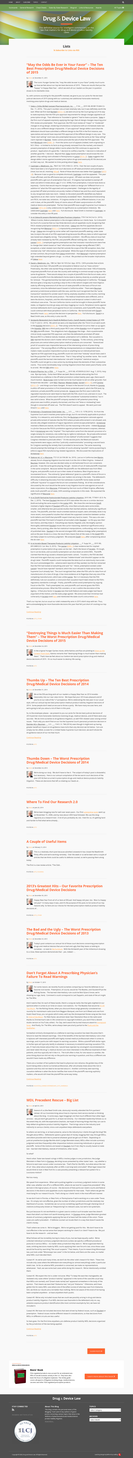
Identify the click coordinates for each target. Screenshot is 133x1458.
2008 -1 (50, 142)
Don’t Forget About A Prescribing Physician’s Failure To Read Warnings (62, 975)
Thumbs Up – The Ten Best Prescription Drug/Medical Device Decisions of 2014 (57, 682)
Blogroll (73, 8)
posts (96, 812)
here (80, 162)
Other (39, 619)
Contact (44, 2)
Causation (37, 1086)
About (18, 2)
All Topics (118, 8)
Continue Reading (33, 611)
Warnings (64, 1086)
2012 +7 (34, 385)
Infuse (55, 171)
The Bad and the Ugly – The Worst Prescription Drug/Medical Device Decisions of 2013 (63, 931)
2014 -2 (83, 156)
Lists (35, 619)
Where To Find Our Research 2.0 (52, 802)
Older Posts (95, 1351)
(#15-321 (43, 208)
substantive (88, 812)
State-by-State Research (58, 8)
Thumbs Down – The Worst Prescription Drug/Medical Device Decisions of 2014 (58, 760)
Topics (35, 2)
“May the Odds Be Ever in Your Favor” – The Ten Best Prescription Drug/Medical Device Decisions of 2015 (65, 68)
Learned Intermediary (48, 1086)
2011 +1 (55, 228)
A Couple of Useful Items (46, 841)
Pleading (40, 872)
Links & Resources (86, 8)
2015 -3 (54, 325)
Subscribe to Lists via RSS (67, 50)
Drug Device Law (66, 18)
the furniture (57, 949)
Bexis (30, 78)
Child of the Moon (35, 1017)
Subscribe (26, 2)
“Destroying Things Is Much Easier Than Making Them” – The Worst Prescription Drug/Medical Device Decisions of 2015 (64, 637)
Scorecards (13, 8)
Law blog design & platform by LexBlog (106, 1454)
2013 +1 (61, 112)
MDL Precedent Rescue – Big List (52, 1100)
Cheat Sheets (41, 8)
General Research (27, 8)
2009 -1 (40, 242)
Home (11, 2)
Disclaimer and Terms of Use (22, 1415)
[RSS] (13, 1409)
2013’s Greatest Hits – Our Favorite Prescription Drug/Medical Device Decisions (64, 888)
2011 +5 (88, 382)
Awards (99, 8)
